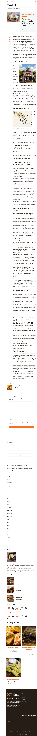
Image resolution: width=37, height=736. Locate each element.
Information (9, 507)
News (8, 519)
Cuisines (23, 697)
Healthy (8, 501)
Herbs (8, 504)
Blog (7, 719)
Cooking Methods (25, 701)
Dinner (21, 609)
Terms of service (18, 734)
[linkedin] (9, 44)
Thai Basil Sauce (19, 588)
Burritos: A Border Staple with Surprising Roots (15, 445)
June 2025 (8, 479)
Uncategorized (9, 543)
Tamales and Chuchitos (13, 681)
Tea (7, 534)
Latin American (30, 14)
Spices (8, 528)
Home (8, 714)
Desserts (8, 492)
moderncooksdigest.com (17, 731)
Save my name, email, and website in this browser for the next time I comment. (21, 423)
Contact (8, 723)
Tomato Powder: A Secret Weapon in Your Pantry (25, 470)
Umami (8, 540)
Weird (8, 546)
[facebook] (9, 39)
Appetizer (9, 609)
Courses (23, 699)
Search (8, 435)
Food (7, 495)
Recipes (8, 716)
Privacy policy (24, 734)
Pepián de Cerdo (19, 597)
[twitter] (9, 42)
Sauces (8, 522)
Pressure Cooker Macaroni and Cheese (20, 465)
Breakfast (13, 609)
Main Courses (24, 16)
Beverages (9, 486)
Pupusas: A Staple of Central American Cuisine (15, 448)
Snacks (8, 525)
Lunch (26, 609)
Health (8, 498)
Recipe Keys (24, 704)
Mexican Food (24, 14)
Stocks (8, 531)
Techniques (9, 537)
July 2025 (8, 476)
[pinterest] (9, 46)
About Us (8, 721)
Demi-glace (18, 580)
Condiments (9, 489)
